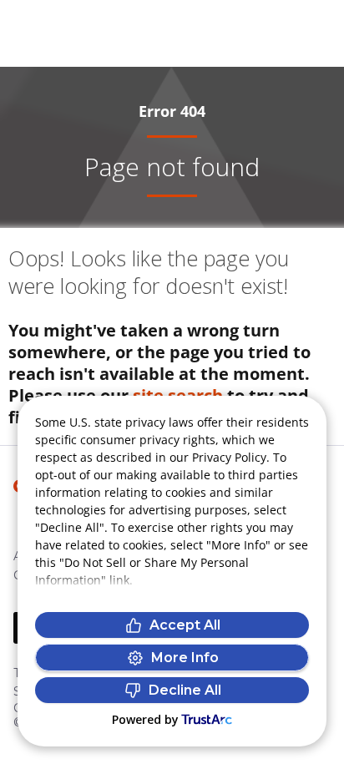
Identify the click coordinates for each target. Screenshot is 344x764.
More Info (185, 657)
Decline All (185, 690)
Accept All (184, 625)
